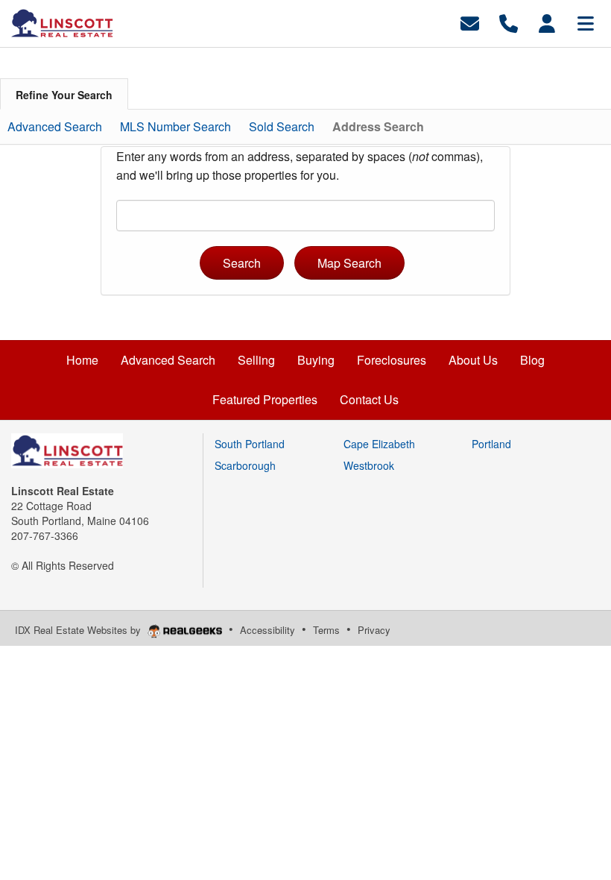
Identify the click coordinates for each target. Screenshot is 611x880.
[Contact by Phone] (508, 22)
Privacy (374, 630)
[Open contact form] (469, 22)
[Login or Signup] (547, 22)
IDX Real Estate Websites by (79, 630)
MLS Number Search (175, 126)
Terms (326, 630)
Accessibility (267, 630)
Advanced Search (54, 126)
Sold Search (281, 126)
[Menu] (585, 22)
